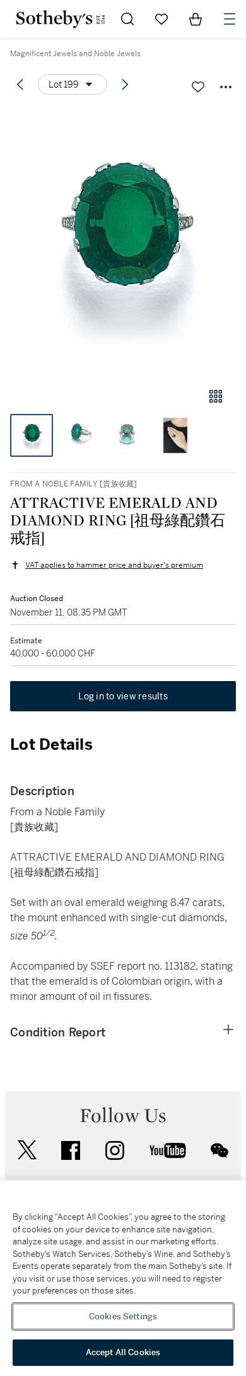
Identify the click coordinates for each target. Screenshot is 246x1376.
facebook (70, 1150)
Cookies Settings (123, 1316)
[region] (123, 1278)
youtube (167, 1150)
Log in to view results (123, 696)
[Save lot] (198, 87)
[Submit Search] (127, 19)
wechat (219, 1150)
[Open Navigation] (229, 18)
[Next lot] (125, 84)
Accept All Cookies (123, 1352)
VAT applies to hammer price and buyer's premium (114, 565)
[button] (123, 242)
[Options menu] (225, 87)
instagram (114, 1150)
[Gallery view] (216, 396)
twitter (27, 1150)
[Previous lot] (20, 84)
